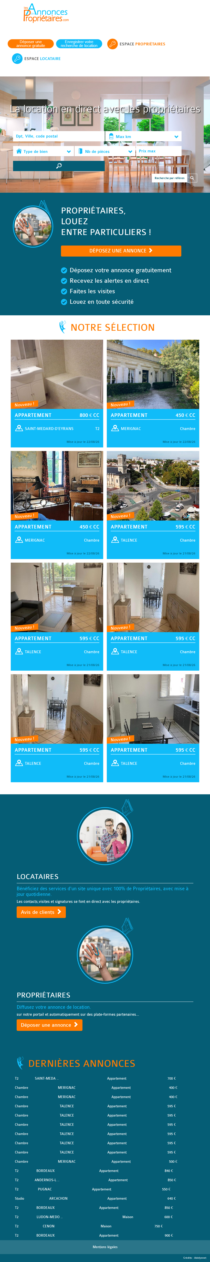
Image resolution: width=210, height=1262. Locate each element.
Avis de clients (38, 912)
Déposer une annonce (47, 1025)
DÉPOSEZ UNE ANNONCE (118, 251)
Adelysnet (200, 1257)
